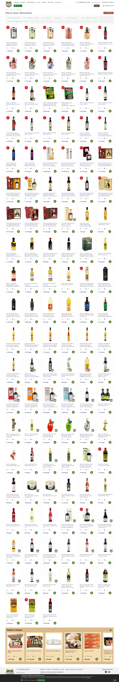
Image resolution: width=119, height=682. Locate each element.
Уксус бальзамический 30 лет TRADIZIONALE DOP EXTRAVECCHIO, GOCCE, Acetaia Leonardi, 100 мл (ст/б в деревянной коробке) (13, 225)
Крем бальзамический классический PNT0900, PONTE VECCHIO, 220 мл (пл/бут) (68, 194)
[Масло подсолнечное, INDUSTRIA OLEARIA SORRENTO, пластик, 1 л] (87, 364)
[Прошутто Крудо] (92, 641)
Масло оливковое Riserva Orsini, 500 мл (105, 103)
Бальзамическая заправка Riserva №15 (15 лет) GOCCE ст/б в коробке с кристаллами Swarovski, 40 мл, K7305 (68, 164)
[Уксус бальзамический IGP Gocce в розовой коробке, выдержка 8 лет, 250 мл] (50, 394)
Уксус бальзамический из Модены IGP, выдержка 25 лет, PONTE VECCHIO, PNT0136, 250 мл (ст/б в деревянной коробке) (105, 164)
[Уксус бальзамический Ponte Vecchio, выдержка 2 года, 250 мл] (105, 515)
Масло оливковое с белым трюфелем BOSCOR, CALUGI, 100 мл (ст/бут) (13, 255)
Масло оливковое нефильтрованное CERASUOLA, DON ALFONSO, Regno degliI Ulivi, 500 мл (12, 164)
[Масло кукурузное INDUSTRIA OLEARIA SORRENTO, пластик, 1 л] (68, 304)
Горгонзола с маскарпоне (53, 651)
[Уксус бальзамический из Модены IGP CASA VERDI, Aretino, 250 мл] (50, 364)
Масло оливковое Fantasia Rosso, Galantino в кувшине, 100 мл (13, 74)
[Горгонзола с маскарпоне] (54, 641)
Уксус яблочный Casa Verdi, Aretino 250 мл (104, 224)
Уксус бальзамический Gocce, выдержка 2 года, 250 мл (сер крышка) (86, 405)
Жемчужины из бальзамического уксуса (50, 495)
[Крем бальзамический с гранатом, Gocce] (13, 575)
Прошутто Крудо (89, 651)
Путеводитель (31, 2)
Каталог (7, 9)
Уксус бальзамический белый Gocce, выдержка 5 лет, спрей (13, 556)
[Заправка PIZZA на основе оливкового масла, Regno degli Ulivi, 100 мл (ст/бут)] (50, 334)
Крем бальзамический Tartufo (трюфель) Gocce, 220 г (68, 556)
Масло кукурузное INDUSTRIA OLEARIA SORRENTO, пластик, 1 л (68, 315)
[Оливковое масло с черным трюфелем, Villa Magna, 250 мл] (68, 454)
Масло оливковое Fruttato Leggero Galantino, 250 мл (105, 43)
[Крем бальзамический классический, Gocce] (32, 575)
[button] (110, 630)
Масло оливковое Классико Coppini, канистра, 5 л (30, 616)
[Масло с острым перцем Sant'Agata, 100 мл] (105, 394)
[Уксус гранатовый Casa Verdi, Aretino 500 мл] (32, 454)
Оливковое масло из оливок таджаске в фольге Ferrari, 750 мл (67, 586)
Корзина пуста (109, 5)
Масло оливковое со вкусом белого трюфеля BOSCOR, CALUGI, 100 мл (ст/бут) (31, 255)
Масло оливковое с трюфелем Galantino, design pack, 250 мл (12, 44)
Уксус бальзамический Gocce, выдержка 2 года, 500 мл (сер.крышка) (49, 556)
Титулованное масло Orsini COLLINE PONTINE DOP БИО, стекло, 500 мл (13, 134)
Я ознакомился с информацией (29, 680)
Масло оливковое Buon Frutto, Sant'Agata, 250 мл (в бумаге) (13, 435)
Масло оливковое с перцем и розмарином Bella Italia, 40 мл (104, 435)
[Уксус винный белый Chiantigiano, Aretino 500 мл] (32, 515)
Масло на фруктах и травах (31, 18)
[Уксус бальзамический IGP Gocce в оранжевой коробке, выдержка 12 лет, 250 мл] (32, 394)
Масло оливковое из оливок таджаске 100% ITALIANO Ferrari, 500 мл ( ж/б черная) (105, 285)
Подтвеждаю (41, 680)
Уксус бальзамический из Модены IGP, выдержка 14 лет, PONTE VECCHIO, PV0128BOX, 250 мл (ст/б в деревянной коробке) (13, 194)
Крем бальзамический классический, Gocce (31, 585)
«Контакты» (87, 677)
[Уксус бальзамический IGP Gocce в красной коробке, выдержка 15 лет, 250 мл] (13, 394)
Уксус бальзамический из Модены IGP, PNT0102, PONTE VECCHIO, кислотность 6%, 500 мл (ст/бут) (87, 194)
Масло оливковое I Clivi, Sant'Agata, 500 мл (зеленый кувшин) (68, 435)
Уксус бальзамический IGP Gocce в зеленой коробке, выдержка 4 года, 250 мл (86, 466)
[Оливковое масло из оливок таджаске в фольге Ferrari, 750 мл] (68, 575)
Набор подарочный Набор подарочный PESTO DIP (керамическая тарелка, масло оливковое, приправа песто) (50, 104)
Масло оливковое (46, 18)
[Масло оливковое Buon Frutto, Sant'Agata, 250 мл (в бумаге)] (13, 424)
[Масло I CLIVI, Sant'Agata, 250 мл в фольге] (32, 424)
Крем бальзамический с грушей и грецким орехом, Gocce (105, 375)
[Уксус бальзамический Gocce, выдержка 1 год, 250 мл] (32, 545)
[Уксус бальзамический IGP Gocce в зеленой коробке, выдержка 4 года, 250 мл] (87, 454)
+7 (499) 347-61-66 (83, 2)
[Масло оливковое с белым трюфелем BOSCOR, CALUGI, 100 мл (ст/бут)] (13, 244)
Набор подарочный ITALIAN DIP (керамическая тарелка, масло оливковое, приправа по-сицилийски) (68, 104)
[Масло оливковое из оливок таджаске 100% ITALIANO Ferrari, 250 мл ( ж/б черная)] (13, 304)
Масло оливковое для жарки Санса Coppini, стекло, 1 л (104, 586)
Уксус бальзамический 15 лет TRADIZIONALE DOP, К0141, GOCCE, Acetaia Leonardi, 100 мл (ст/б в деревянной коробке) (50, 225)
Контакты (58, 2)
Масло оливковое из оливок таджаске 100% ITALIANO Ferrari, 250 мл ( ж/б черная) (13, 315)
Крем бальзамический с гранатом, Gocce (13, 585)
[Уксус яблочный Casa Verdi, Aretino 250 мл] (105, 213)
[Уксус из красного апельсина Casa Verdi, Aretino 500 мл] (87, 485)
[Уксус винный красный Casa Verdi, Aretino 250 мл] (13, 515)
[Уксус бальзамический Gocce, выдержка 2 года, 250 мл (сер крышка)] (87, 394)
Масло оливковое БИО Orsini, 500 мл (49, 133)
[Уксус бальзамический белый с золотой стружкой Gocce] (68, 213)
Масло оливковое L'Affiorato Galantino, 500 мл (31, 104)
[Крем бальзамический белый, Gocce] (50, 575)
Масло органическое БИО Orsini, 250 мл (32, 133)
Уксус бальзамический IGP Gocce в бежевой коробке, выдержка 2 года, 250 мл (67, 526)
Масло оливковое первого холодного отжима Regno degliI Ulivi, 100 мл (105, 134)
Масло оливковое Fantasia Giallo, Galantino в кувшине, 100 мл (87, 44)
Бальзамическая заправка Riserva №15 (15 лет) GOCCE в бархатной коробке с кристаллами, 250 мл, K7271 (87, 164)
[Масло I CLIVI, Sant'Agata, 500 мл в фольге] (105, 244)
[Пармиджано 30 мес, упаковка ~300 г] (73, 641)
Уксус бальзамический (71, 18)
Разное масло (58, 18)
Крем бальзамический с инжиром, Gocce (105, 555)
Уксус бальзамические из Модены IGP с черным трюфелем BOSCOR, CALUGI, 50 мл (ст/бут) (50, 255)
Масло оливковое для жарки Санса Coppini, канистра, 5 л (12, 616)
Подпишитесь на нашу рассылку (48, 674)
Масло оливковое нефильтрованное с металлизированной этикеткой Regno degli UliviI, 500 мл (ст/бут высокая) (86, 134)
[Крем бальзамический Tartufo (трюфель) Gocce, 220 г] (68, 545)
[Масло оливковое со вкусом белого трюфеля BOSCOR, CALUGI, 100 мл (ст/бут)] (32, 244)
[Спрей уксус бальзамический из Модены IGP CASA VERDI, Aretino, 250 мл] (32, 364)
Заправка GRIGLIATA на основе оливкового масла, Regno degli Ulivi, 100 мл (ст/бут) (86, 345)
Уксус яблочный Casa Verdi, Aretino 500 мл (67, 284)
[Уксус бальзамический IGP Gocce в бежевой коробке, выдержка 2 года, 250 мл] (68, 515)
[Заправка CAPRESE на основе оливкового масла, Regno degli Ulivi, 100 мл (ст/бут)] (105, 334)
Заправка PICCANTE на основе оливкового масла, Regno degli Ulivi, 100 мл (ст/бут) (67, 345)
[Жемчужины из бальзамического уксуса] (50, 485)
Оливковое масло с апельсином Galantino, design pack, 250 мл (49, 44)
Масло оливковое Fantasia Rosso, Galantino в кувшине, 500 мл (87, 74)
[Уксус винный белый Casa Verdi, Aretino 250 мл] (105, 485)
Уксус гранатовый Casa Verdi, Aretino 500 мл (31, 465)
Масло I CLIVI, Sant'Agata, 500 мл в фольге (105, 254)
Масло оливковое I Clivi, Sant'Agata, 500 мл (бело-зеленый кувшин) (87, 435)
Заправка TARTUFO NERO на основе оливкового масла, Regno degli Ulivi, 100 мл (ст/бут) (13, 345)
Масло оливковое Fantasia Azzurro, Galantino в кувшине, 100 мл (50, 74)
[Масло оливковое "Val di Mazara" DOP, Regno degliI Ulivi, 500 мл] (87, 304)
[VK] (109, 672)
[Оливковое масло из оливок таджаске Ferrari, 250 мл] (68, 485)
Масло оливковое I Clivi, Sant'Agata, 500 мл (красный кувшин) (49, 435)
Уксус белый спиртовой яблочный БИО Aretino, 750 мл (68, 375)
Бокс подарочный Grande (34, 651)
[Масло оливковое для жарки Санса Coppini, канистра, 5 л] (13, 605)
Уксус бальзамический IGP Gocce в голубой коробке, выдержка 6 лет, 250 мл (68, 405)
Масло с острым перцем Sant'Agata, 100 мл (105, 404)
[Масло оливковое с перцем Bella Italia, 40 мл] (13, 454)
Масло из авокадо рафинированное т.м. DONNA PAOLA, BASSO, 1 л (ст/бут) (13, 285)
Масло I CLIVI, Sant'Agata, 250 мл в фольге (31, 434)
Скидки (23, 2)
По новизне (109, 13)
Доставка (51, 2)
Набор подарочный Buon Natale (15, 651)
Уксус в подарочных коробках (89, 18)
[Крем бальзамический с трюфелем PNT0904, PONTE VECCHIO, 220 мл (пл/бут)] (50, 183)
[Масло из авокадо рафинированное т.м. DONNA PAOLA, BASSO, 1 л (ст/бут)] (13, 274)
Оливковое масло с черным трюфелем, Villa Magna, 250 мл (67, 466)
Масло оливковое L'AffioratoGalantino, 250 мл (12, 104)
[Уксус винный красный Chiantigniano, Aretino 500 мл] (50, 515)
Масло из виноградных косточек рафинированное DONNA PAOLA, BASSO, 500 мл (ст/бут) (32, 285)
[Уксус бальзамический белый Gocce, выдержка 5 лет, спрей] (13, 545)
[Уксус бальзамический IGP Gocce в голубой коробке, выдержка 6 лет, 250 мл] (68, 394)
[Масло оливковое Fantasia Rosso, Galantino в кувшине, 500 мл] (87, 63)
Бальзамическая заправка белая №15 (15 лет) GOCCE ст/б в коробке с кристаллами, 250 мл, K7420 (50, 164)
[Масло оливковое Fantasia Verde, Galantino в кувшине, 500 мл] (68, 63)
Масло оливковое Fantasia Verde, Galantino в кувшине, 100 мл (32, 74)
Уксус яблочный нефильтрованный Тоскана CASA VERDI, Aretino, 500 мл (85, 225)
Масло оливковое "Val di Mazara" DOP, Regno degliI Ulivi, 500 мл (87, 315)
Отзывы (44, 2)
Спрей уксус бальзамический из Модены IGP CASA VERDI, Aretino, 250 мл (32, 375)
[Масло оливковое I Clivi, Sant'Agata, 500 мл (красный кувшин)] (50, 424)
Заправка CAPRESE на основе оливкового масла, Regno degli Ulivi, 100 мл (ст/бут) (104, 345)
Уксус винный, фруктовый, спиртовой (18, 21)
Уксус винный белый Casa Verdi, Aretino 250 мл (105, 495)
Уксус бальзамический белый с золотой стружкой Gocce (67, 225)
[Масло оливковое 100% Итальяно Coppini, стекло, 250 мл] (87, 575)
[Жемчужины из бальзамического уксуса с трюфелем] (32, 485)
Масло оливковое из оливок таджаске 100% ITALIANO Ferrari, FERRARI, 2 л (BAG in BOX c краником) (87, 255)
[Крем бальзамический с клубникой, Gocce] (87, 545)
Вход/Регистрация (108, 2)
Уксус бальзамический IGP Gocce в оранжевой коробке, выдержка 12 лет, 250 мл (31, 405)
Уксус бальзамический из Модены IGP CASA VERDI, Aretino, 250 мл (50, 375)
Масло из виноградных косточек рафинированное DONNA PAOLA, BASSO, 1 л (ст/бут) (50, 285)
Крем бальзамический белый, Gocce (49, 585)
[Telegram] (106, 672)
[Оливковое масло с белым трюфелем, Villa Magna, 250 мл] (50, 454)
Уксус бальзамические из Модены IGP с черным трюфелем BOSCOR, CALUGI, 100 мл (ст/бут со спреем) (68, 255)
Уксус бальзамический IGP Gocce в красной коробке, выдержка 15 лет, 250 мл (12, 405)
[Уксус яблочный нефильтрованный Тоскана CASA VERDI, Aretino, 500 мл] (87, 213)
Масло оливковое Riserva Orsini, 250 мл (87, 103)
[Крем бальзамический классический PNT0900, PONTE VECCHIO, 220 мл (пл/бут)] (68, 183)
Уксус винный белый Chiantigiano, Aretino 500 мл (31, 526)
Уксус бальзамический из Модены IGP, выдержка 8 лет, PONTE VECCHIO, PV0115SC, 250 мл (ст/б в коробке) (32, 194)
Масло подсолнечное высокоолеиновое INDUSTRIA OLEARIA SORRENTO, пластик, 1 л (49, 315)
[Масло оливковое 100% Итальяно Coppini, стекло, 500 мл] (50, 605)
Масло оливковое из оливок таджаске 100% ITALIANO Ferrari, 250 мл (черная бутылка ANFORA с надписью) (32, 315)
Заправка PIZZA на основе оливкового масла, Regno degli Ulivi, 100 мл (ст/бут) (50, 345)
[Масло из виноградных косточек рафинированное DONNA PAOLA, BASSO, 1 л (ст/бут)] (50, 274)
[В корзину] (18, 50)
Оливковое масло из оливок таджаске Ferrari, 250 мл (68, 496)
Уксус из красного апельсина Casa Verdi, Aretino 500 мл (86, 496)
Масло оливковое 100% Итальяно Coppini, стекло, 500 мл (50, 616)
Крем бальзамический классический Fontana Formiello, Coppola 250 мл (13, 496)
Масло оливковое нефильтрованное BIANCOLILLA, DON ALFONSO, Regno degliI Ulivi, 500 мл (31, 164)
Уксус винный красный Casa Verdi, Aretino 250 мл (13, 525)
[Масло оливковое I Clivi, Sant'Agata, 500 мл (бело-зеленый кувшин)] (87, 424)
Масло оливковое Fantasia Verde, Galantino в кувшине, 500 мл (68, 74)
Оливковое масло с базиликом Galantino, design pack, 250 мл (30, 44)
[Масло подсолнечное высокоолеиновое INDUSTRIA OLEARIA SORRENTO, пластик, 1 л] (50, 304)
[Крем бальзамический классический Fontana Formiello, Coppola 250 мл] (13, 485)
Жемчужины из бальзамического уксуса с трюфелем (31, 496)
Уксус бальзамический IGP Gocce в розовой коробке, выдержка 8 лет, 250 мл (50, 405)
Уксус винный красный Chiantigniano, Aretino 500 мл (50, 526)
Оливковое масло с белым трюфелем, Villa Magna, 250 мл (49, 466)
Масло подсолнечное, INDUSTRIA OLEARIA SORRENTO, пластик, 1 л (86, 375)
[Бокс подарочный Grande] (34, 641)
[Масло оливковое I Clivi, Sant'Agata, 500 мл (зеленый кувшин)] (68, 424)
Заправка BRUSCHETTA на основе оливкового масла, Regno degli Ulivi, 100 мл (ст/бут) (13, 375)
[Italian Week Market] (8, 4)
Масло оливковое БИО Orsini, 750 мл (67, 133)
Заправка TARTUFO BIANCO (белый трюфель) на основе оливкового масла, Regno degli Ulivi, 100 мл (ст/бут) (32, 345)
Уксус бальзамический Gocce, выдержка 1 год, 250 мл (31, 556)
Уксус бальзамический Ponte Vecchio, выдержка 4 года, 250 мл (87, 526)
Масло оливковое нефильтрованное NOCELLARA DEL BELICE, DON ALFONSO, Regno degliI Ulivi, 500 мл (105, 315)
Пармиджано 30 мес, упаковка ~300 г (71, 651)
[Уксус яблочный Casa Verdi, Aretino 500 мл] (68, 274)
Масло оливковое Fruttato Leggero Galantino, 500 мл (105, 73)
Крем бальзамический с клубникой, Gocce (86, 555)
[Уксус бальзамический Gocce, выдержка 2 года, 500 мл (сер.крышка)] (50, 545)
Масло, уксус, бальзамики (17, 9)
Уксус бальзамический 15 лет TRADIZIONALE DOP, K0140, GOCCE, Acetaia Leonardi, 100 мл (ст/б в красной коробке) (32, 225)
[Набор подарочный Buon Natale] (15, 641)
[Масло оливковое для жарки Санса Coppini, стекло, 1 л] (105, 575)
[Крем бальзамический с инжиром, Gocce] (105, 545)
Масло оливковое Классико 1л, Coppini (104, 465)
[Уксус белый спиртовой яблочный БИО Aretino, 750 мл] (68, 364)
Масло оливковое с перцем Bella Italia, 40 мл (13, 465)
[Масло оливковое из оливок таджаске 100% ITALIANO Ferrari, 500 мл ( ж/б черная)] (105, 274)
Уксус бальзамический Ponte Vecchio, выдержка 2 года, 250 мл (105, 526)
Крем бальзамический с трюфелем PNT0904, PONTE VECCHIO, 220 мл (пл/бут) (50, 194)
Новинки (16, 2)
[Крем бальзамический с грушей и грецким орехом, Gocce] (105, 364)
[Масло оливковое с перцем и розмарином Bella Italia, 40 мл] (105, 424)
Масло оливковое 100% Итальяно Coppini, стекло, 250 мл (87, 586)
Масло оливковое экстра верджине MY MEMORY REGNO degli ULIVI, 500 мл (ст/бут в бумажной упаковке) (87, 285)
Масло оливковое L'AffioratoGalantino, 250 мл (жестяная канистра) (68, 44)
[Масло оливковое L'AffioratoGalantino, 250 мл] (13, 93)
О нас (38, 2)
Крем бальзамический (14, 18)
